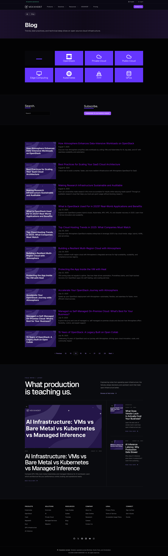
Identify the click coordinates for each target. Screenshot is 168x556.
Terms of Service (111, 513)
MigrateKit (28, 520)
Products (50, 7)
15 (80, 353)
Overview (48, 510)
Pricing (95, 7)
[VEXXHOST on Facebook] (82, 538)
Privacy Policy (110, 510)
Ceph (26, 517)
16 (85, 353)
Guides (67, 513)
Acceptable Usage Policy (114, 517)
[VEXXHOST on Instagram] (93, 538)
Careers (88, 520)
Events (128, 517)
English (132, 2)
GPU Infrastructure (31, 527)
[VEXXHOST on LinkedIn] (86, 538)
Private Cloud (49, 517)
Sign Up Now (130, 510)
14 (75, 353)
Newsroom (89, 517)
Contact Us (138, 7)
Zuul (26, 524)
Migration (48, 524)
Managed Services (51, 520)
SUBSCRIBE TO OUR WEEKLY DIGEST (97, 113)
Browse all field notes (107, 393)
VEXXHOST (84, 7)
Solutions (61, 7)
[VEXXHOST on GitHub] (74, 538)
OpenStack (28, 513)
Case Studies (69, 510)
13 (70, 353)
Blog (32, 14)
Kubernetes (28, 510)
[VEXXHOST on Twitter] (78, 538)
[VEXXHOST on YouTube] (90, 538)
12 (65, 353)
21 (94, 353)
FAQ (66, 524)
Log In (141, 2)
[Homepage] (33, 6)
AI (45, 513)
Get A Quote (130, 513)
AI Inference (28, 531)
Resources (72, 7)
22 (99, 353)
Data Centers (90, 513)
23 (105, 353)
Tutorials (68, 517)
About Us (88, 510)
